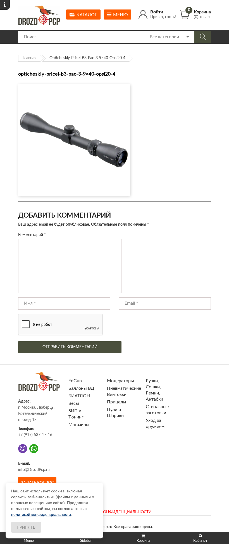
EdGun (75, 381)
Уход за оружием (155, 423)
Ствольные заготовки (157, 410)
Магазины (78, 424)
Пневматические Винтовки (124, 391)
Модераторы (120, 381)
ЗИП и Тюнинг (76, 414)
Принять (26, 527)
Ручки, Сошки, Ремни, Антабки (154, 390)
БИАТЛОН (79, 396)
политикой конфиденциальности (41, 514)
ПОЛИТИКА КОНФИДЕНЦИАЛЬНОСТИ (114, 512)
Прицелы (116, 402)
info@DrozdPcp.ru (34, 470)
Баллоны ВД (81, 388)
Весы (73, 403)
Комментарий (32, 235)
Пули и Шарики (115, 412)
